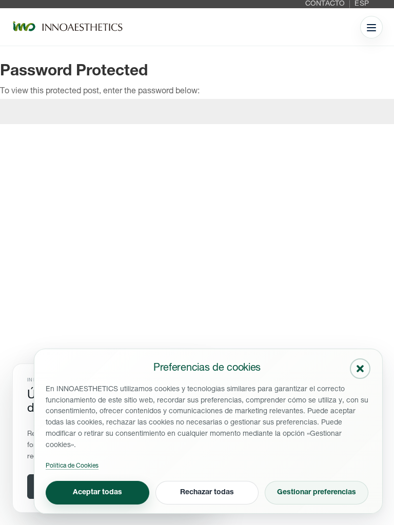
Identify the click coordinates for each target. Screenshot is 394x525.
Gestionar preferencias (316, 492)
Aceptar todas (97, 492)
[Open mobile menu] (371, 27)
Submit (366, 149)
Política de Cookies (72, 466)
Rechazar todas (207, 492)
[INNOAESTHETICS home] (67, 27)
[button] (360, 368)
